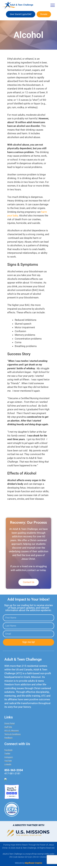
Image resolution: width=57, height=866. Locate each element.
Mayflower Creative (33, 863)
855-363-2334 (13, 770)
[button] (53, 5)
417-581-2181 (12, 773)
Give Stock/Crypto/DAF (20, 14)
